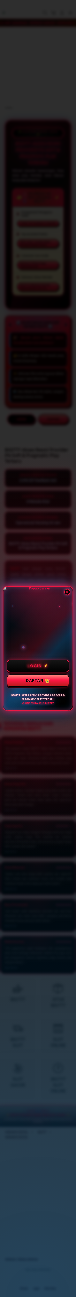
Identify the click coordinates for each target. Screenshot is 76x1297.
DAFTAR (34, 680)
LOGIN (34, 666)
